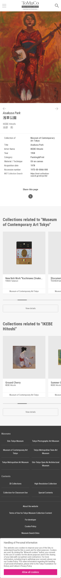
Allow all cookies (30, 572)
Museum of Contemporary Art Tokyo (15, 452)
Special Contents (46, 492)
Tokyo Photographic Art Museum (45, 441)
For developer (30, 519)
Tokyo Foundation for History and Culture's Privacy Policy (30, 565)
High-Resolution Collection (45, 483)
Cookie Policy (30, 526)
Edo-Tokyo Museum (15, 441)
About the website (30, 506)
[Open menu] (4, 6)
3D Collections (15, 483)
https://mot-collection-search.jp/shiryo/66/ (39, 174)
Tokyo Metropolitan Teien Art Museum (45, 452)
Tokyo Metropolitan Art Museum (15, 462)
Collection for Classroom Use (15, 492)
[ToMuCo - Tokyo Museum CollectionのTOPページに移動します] (30, 5)
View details (31, 308)
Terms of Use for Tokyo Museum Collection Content (30, 513)
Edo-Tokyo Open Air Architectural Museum (45, 464)
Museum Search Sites (30, 533)
